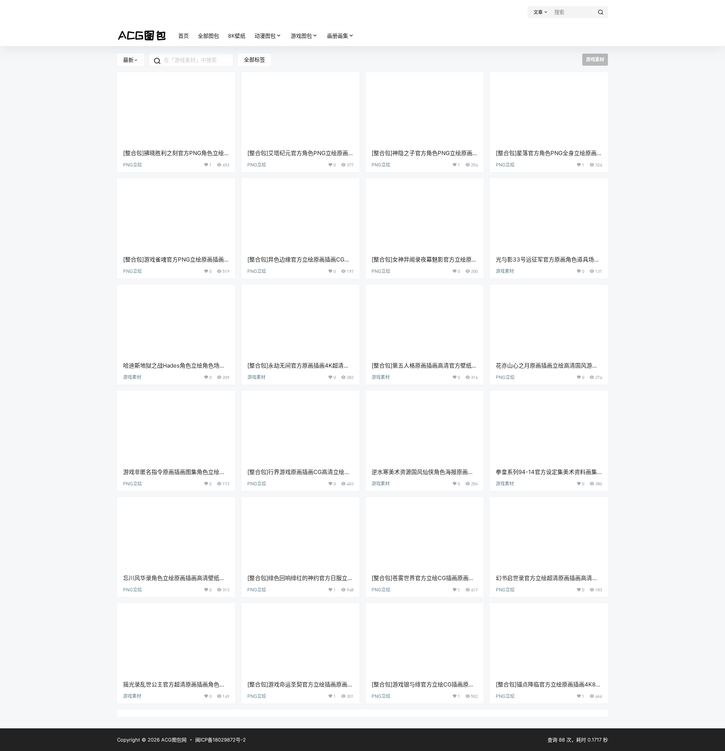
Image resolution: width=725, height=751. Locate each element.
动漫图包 (265, 35)
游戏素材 (505, 271)
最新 (128, 60)
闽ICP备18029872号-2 (220, 740)
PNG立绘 (132, 165)
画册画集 (337, 35)
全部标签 (254, 59)
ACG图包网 (173, 740)
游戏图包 (301, 35)
